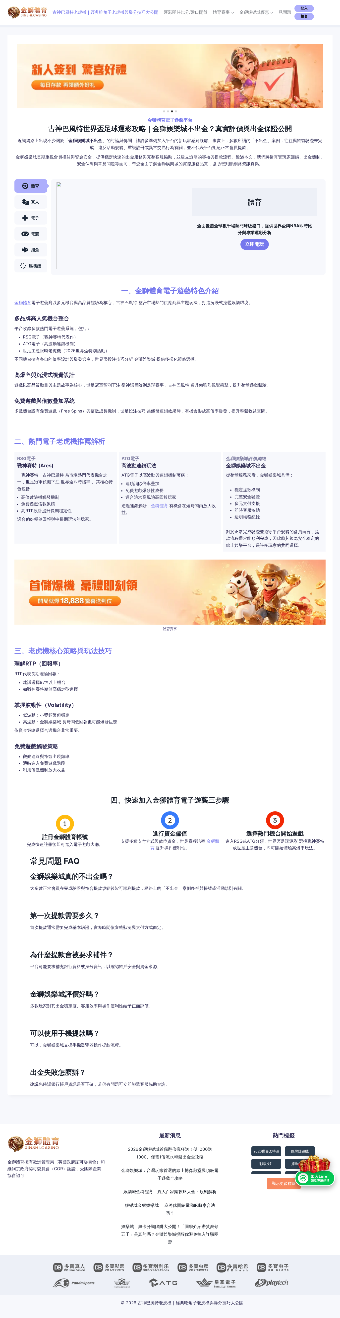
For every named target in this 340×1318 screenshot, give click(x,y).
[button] (164, 111)
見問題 (285, 12)
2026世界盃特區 (266, 1151)
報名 (304, 16)
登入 (304, 8)
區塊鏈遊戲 (300, 1151)
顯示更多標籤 (284, 1183)
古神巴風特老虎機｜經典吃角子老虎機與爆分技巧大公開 (105, 12)
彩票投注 (266, 1163)
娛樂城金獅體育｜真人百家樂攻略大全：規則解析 (170, 1191)
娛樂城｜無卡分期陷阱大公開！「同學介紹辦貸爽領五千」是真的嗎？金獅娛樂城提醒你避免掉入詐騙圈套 (170, 1234)
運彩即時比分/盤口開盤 (186, 12)
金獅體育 (22, 302)
